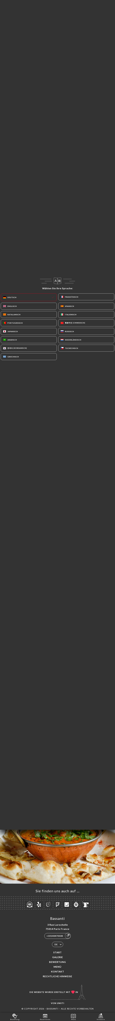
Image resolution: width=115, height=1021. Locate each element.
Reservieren (45, 1019)
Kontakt (57, 971)
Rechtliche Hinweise (57, 976)
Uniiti (60, 1003)
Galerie (57, 957)
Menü (57, 966)
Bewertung (57, 961)
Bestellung (14, 1019)
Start (57, 952)
